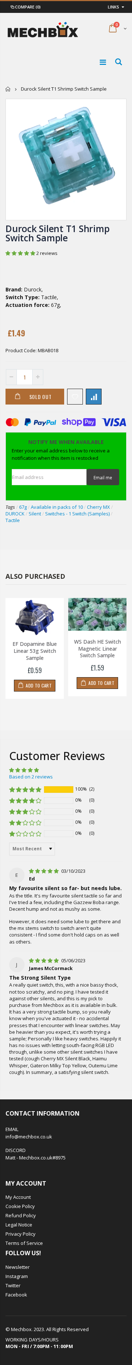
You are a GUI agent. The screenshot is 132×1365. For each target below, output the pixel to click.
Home (8, 89)
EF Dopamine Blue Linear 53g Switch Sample (34, 650)
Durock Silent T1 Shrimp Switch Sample (57, 233)
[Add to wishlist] (75, 397)
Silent (35, 513)
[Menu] (103, 62)
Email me (103, 477)
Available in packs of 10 (57, 507)
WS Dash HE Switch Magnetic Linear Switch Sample (97, 648)
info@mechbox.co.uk (29, 1136)
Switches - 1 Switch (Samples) (77, 513)
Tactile (13, 520)
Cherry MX (98, 507)
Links (113, 7)
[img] (44, 871)
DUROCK (15, 513)
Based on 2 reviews (31, 776)
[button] (21, 253)
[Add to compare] (94, 397)
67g (23, 507)
